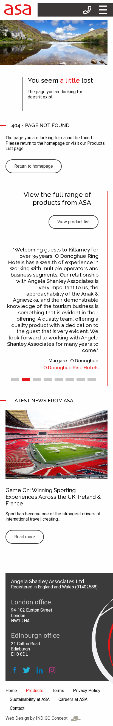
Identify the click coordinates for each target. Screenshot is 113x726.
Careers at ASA (72, 699)
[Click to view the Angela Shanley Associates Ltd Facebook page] (14, 670)
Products (34, 691)
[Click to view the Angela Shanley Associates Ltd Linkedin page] (39, 670)
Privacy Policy (86, 691)
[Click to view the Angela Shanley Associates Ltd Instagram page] (52, 670)
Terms (58, 691)
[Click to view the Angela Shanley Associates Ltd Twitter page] (26, 670)
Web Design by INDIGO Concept (38, 718)
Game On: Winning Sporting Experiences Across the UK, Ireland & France (53, 497)
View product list (73, 221)
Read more (24, 536)
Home (11, 691)
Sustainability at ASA (30, 699)
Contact (17, 708)
